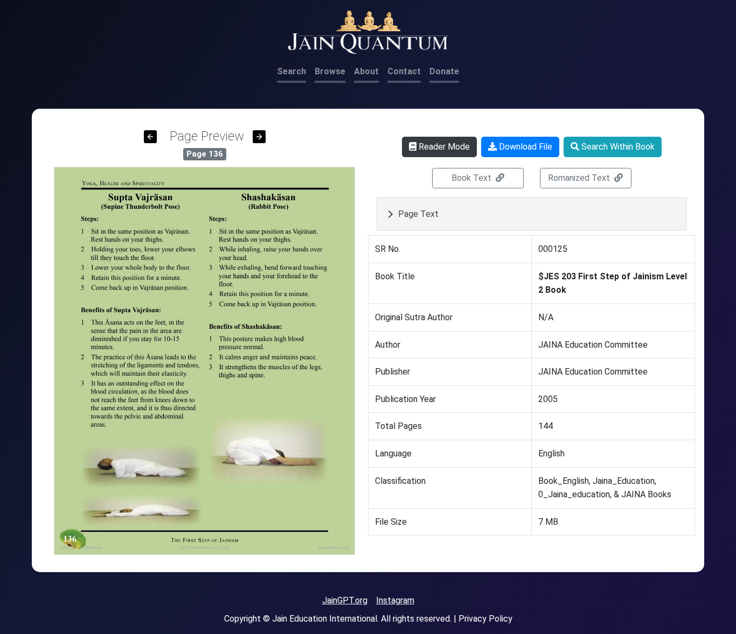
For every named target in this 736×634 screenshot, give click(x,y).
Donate (444, 71)
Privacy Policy (485, 619)
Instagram (395, 600)
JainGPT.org (344, 600)
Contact (404, 71)
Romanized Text (580, 178)
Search (291, 71)
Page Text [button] (418, 214)
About (366, 71)
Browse (330, 71)
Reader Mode (443, 147)
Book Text (473, 178)
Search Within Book (617, 147)
